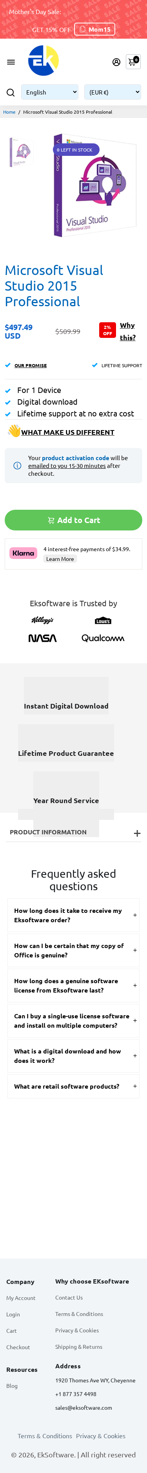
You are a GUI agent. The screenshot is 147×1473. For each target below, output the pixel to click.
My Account (21, 1297)
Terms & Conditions (79, 1313)
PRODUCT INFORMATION (48, 832)
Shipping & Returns (78, 1346)
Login (13, 1314)
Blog (12, 1385)
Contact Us (69, 1297)
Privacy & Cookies (77, 1330)
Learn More (60, 558)
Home (9, 112)
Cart (11, 1330)
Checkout (18, 1346)
